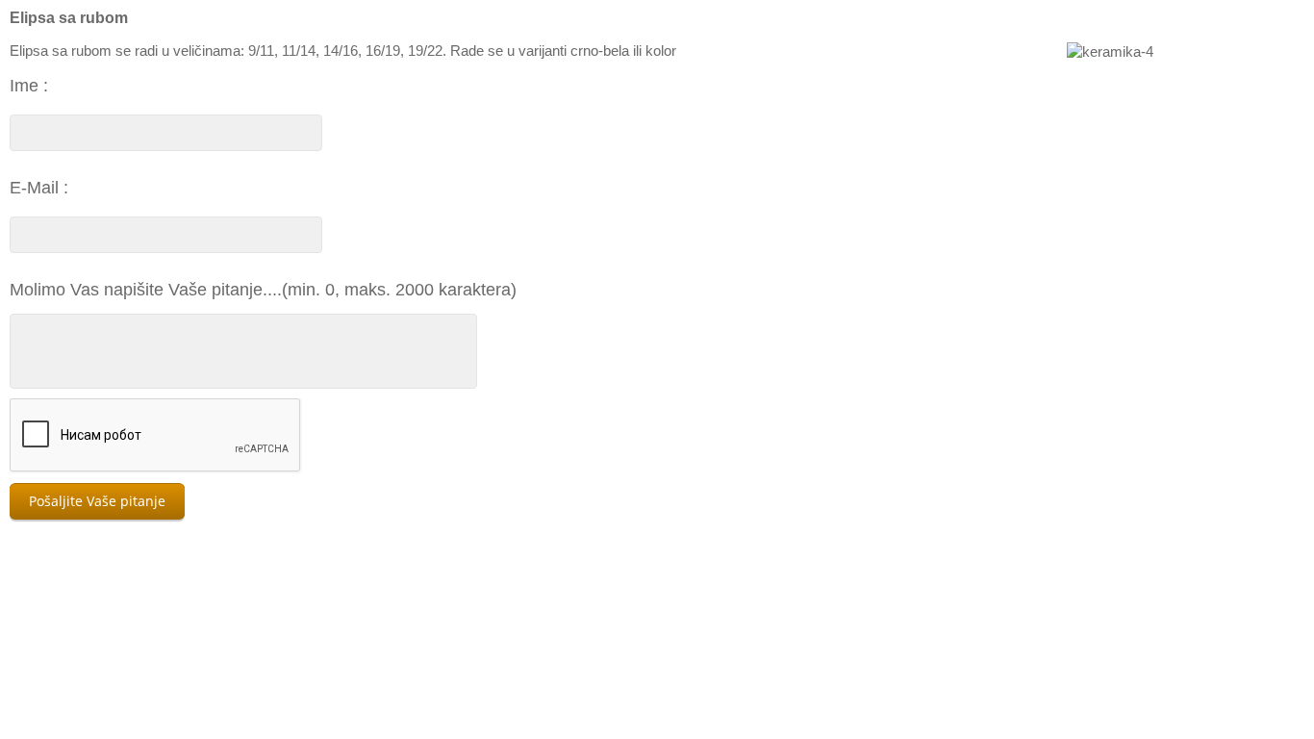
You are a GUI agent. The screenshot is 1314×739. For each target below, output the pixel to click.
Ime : (29, 85)
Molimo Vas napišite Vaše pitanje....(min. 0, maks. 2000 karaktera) (263, 289)
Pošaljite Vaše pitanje (97, 501)
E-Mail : (39, 187)
